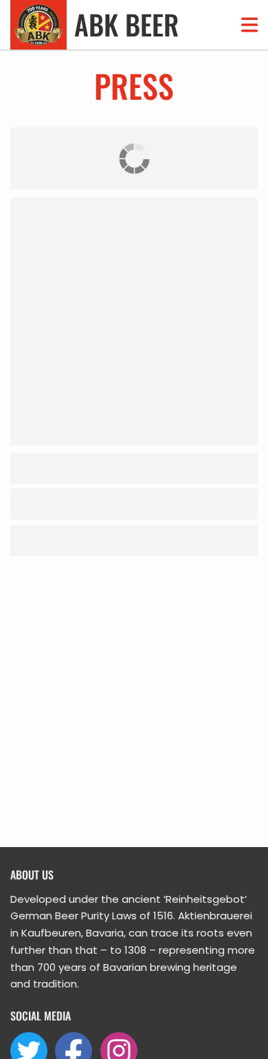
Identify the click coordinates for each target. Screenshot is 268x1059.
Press (134, 85)
